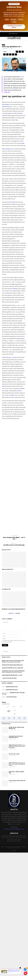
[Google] (17, 836)
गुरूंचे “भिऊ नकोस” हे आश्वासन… (14, 754)
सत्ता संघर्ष (3, 44)
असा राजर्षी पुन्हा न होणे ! (6, 589)
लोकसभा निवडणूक (6, 149)
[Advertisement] (14, 476)
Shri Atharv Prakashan (17, 847)
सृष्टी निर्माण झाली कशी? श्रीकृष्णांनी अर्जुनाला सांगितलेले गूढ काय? (12, 665)
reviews (17, 613)
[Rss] (15, 840)
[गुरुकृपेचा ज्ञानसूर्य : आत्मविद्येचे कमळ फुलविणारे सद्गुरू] (5, 774)
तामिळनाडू (15, 288)
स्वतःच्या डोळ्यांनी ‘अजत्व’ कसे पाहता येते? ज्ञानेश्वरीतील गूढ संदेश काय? (16, 736)
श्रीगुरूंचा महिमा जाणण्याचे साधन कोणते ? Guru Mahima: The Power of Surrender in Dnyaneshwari (17, 746)
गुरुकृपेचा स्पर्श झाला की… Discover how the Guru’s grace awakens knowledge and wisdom (17, 764)
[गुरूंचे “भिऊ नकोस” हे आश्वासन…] (5, 756)
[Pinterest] (13, 836)
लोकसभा (4, 386)
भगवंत (18, 391)
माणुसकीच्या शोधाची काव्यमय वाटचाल (12, 686)
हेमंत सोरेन (22, 338)
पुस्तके (22, 143)
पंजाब (21, 254)
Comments (11, 613)
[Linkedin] (20, 836)
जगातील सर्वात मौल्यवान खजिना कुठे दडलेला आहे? (17, 780)
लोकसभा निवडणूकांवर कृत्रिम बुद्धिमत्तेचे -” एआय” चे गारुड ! (14, 538)
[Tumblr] (24, 836)
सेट (10, 297)
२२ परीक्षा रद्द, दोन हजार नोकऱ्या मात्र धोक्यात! (9, 678)
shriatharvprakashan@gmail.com (14, 829)
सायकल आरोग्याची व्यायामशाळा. (12, 696)
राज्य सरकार (15, 357)
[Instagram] (10, 836)
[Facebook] (3, 836)
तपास (3, 179)
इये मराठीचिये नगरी (14, 38)
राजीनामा (13, 202)
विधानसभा (8, 357)
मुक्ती (12, 338)
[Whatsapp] (19, 840)
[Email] (11, 840)
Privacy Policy (13, 850)
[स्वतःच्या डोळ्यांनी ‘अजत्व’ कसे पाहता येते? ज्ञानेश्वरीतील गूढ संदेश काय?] (5, 739)
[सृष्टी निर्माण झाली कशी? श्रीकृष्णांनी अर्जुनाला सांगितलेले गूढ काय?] (5, 730)
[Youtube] (8, 840)
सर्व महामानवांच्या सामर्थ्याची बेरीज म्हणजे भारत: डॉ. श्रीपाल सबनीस (12, 667)
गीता (19, 145)
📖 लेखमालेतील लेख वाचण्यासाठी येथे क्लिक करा (14, 26)
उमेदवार (23, 388)
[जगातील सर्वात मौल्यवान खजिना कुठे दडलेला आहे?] (5, 783)
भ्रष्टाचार (22, 77)
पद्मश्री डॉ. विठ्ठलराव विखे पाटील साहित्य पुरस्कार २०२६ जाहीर (12, 675)
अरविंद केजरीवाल (6, 106)
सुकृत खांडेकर (7, 92)
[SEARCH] (24, 651)
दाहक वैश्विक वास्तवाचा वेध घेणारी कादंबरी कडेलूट (14, 545)
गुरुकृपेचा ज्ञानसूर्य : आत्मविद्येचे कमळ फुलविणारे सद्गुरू (16, 772)
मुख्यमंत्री (7, 104)
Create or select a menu (13, 33)
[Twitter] (6, 836)
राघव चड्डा (11, 395)
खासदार (10, 113)
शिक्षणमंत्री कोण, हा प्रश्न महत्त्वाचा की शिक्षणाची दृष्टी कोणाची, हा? (13, 609)
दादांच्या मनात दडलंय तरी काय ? (8, 569)
